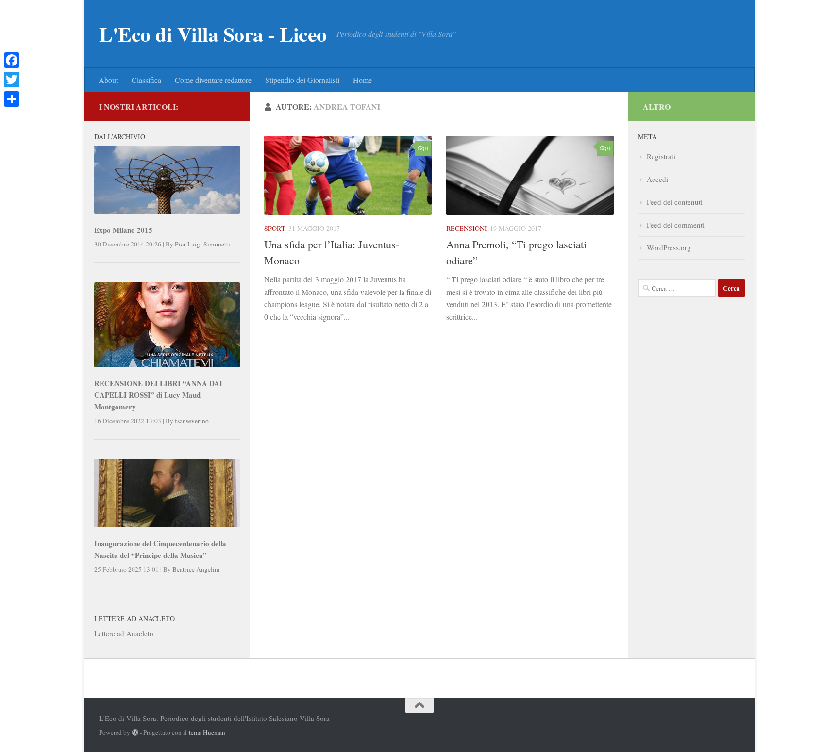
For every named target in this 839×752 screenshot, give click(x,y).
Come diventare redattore (213, 80)
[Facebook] (11, 60)
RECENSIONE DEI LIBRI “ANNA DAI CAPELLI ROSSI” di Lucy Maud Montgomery (158, 395)
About (108, 80)
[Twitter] (11, 79)
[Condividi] (11, 99)
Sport (274, 228)
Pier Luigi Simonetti (202, 244)
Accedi (657, 179)
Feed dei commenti (676, 224)
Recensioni (466, 228)
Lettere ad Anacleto (123, 633)
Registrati (661, 156)
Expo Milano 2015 (123, 230)
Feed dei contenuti (675, 202)
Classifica (146, 80)
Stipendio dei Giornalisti (302, 80)
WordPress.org (669, 247)
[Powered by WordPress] (135, 732)
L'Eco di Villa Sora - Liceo (213, 34)
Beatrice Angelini (196, 569)
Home (362, 80)
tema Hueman (207, 732)
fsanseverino (192, 420)
